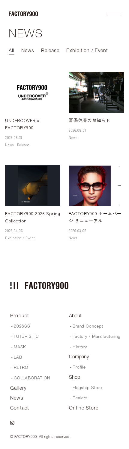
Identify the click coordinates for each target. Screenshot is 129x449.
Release (23, 144)
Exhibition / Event (20, 237)
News (9, 144)
